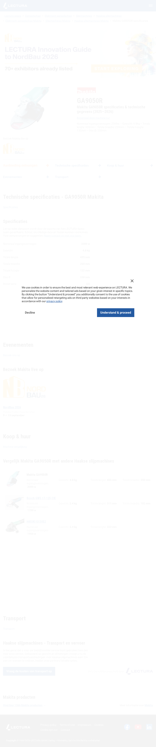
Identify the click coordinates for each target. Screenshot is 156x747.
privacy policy (54, 301)
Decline (30, 312)
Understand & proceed (115, 312)
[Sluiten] (132, 281)
